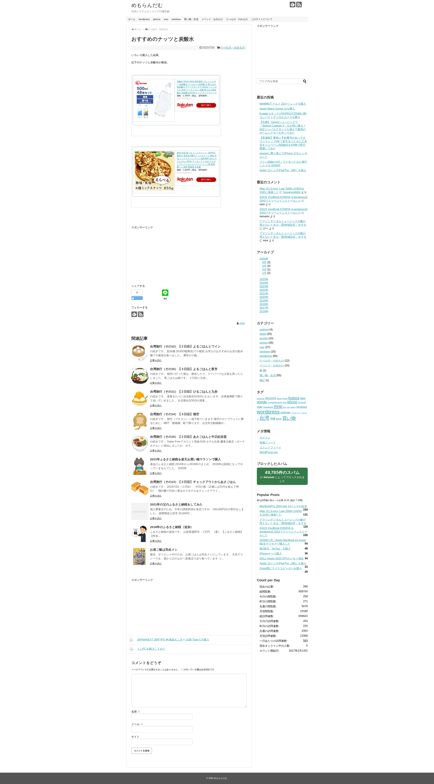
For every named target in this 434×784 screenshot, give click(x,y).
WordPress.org (269, 452)
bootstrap (261, 399)
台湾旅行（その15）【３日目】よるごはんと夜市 (184, 369)
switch (293, 407)
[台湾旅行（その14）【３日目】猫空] (139, 421)
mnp (278, 406)
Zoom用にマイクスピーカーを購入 (281, 568)
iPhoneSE (302, 402)
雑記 (262, 380)
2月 (264, 273)
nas (284, 407)
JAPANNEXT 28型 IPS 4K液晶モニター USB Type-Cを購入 (173, 639)
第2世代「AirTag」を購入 (275, 548)
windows (176, 19)
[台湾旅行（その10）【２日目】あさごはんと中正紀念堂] (139, 443)
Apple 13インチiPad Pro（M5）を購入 (283, 170)
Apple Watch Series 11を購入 (277, 108)
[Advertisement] (159, 253)
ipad (285, 402)
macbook (268, 407)
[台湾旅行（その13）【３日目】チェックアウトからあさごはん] (139, 488)
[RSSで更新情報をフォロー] (299, 4)
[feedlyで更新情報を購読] (292, 4)
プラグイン (295, 413)
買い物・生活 (191, 19)
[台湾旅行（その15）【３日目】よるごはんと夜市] (139, 375)
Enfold (285, 399)
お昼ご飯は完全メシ (163, 549)
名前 (135, 711)
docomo (270, 398)
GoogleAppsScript (275, 402)
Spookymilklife (292, 192)
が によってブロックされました (282, 477)
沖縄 (272, 418)
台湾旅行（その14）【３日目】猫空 (174, 414)
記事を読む (156, 360)
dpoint (279, 399)
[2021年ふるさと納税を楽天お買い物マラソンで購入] (139, 466)
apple (263, 334)
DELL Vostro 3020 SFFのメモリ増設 (282, 558)
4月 (264, 269)
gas (302, 398)
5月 (264, 265)
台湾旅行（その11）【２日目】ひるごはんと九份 (184, 391)
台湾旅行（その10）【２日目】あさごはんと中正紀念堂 (188, 436)
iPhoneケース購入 (271, 553)
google (264, 338)
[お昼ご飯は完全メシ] (139, 556)
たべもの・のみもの (237, 19)
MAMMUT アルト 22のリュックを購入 (283, 103)
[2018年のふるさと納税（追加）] (139, 533)
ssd (288, 407)
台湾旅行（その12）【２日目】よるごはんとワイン (185, 346)
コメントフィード (270, 447)
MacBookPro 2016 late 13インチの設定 (283, 506)
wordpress (144, 19)
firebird (293, 398)
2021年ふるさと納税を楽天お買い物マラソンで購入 (185, 459)
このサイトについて (261, 19)
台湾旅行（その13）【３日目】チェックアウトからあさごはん (193, 482)
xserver (285, 412)
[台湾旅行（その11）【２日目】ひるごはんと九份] (139, 398)
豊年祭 (279, 419)
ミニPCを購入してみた (151, 648)
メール (137, 724)
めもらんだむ (147, 5)
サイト (135, 736)
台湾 (264, 418)
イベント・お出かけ (212, 19)
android (264, 329)
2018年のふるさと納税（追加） (171, 527)
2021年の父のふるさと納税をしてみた (176, 504)
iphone (156, 19)
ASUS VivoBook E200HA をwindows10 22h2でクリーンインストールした (283, 532)
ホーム (131, 19)
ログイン (265, 437)
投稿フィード (268, 442)
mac (166, 19)
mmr (242, 323)
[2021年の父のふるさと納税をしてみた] (139, 511)
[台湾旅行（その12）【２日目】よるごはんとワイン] (139, 353)
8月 (264, 262)
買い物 (289, 418)
